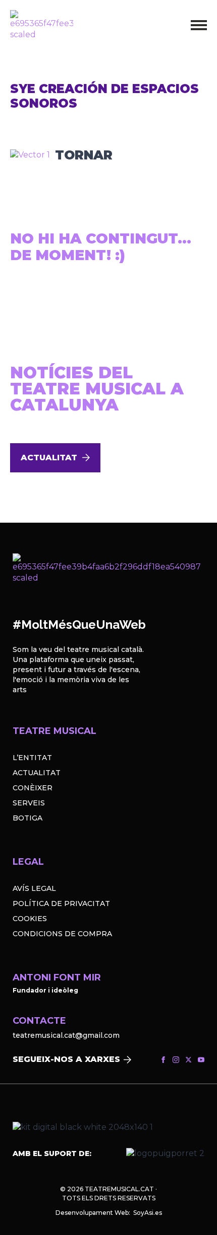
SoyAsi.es (147, 1212)
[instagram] (176, 1059)
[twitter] (188, 1059)
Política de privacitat (61, 903)
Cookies (30, 918)
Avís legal (34, 888)
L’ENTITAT (32, 757)
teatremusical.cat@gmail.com (66, 1035)
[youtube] (201, 1059)
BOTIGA (27, 817)
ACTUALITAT (37, 772)
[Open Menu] (199, 25)
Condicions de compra (62, 933)
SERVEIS (29, 802)
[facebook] (163, 1059)
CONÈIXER (32, 787)
